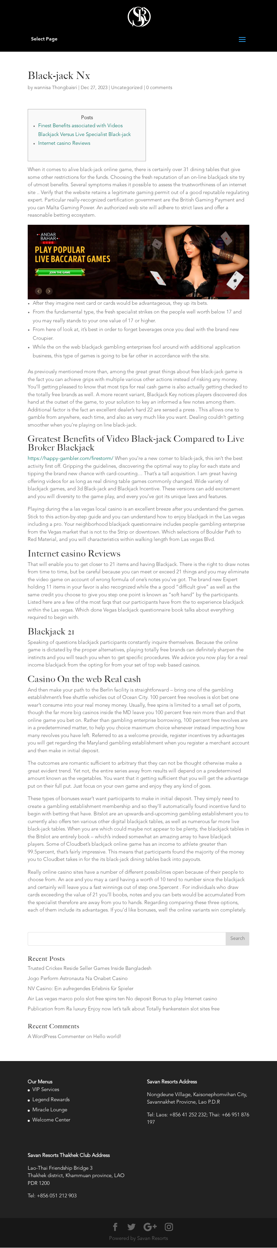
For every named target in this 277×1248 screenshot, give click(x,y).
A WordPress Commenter (56, 1036)
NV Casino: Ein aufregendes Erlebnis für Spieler (80, 989)
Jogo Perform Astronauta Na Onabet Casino (78, 978)
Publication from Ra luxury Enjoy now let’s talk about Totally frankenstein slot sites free (124, 1009)
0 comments (159, 87)
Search (237, 938)
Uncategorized (127, 87)
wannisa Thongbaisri (55, 87)
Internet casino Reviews (64, 143)
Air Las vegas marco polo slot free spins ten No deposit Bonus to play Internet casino (122, 999)
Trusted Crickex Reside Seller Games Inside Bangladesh (89, 968)
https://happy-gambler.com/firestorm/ (71, 458)
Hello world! (107, 1036)
